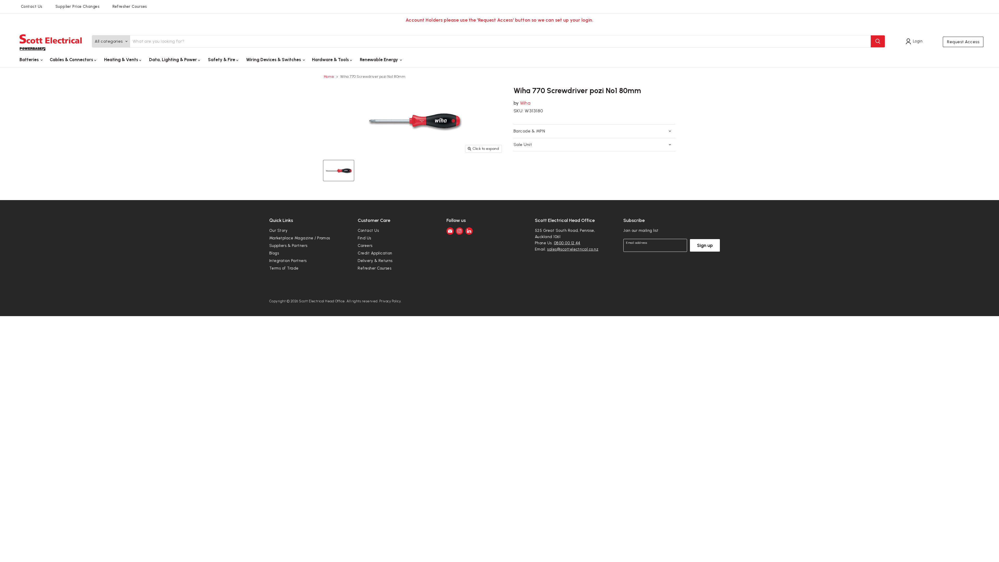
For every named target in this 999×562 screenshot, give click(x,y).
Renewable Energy (379, 59)
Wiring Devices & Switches (274, 59)
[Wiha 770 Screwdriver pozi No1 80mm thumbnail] (338, 170)
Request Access (963, 41)
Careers (365, 245)
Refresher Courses (129, 6)
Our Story (278, 230)
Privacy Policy (390, 301)
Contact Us (31, 6)
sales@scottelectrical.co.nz (572, 249)
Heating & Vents (121, 59)
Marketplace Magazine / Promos (299, 238)
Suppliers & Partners (288, 245)
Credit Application (375, 253)
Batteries (30, 59)
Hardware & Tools (331, 59)
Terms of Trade (284, 268)
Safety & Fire (222, 59)
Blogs (274, 253)
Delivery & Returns (375, 260)
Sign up (705, 245)
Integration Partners (288, 260)
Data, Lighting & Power (173, 59)
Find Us (364, 238)
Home (329, 77)
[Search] (878, 41)
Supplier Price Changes (77, 6)
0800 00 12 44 (567, 243)
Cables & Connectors (72, 59)
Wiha (525, 103)
